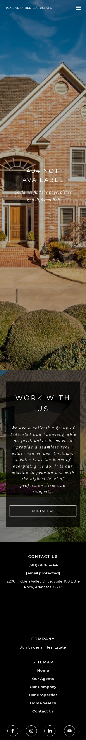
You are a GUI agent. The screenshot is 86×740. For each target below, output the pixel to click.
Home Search (43, 703)
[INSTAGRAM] (31, 730)
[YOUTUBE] (69, 730)
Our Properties (43, 695)
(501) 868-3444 (43, 565)
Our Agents (43, 678)
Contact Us (43, 511)
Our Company (43, 686)
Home (43, 670)
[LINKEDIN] (49, 730)
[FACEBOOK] (12, 730)
